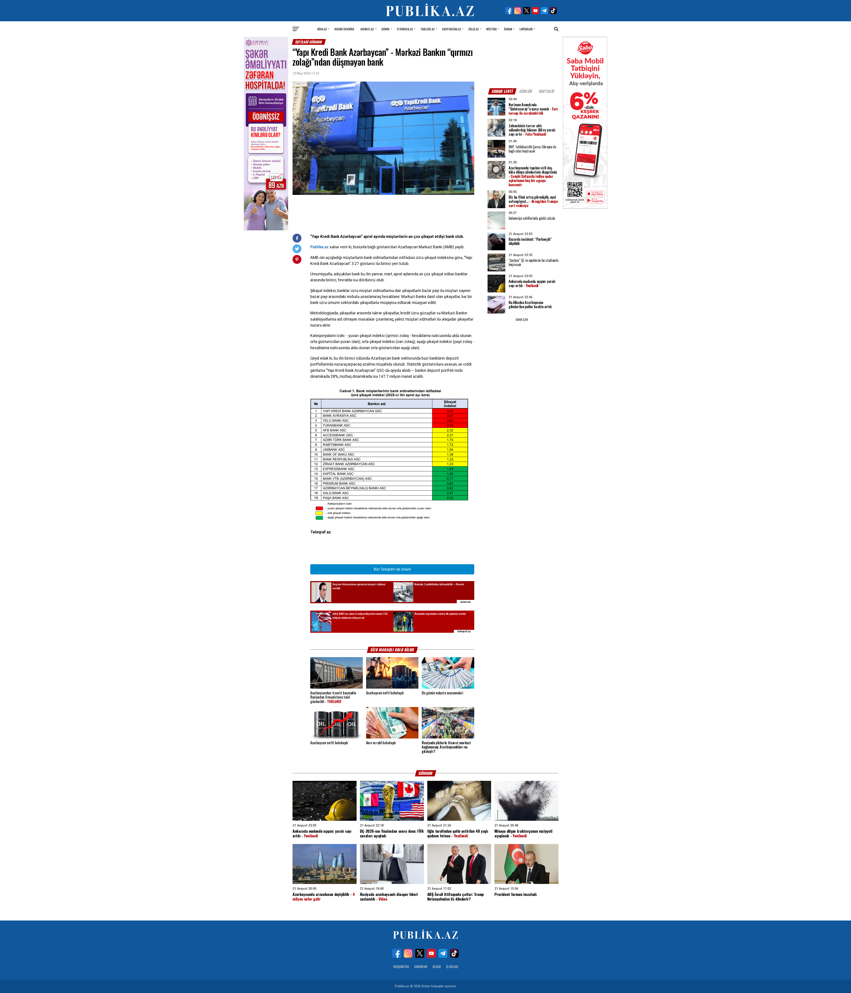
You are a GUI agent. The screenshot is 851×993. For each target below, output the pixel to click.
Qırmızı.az (367, 29)
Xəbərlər (420, 966)
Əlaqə (437, 966)
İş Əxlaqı (452, 966)
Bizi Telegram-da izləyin (392, 569)
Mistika (491, 29)
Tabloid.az (427, 29)
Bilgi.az (473, 29)
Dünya (385, 29)
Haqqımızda (401, 966)
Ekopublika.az (451, 29)
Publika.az (319, 247)
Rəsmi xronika (344, 29)
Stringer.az (405, 29)
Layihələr (526, 29)
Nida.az (322, 29)
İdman (508, 29)
